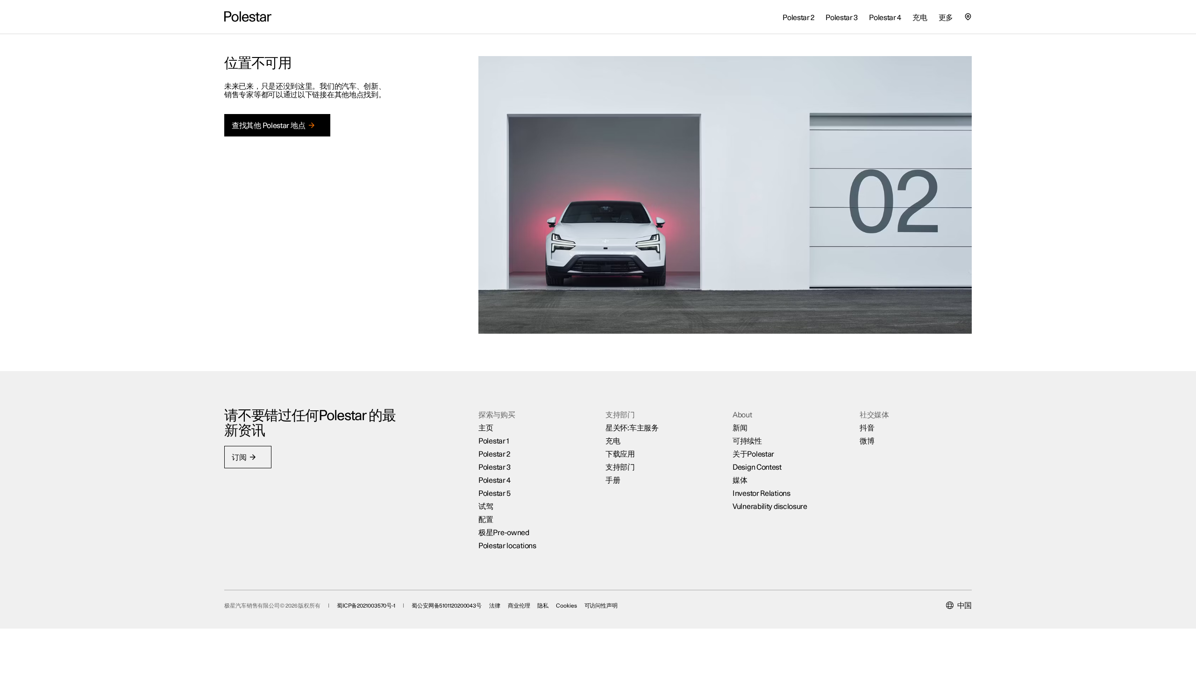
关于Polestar (753, 454)
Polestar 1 (493, 441)
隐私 (542, 606)
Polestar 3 (494, 467)
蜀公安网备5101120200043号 (447, 606)
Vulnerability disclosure (770, 506)
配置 (485, 519)
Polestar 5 (494, 493)
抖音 (867, 428)
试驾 (485, 506)
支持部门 (620, 467)
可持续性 (747, 441)
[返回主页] (247, 17)
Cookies (566, 606)
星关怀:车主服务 (632, 428)
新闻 (740, 428)
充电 (612, 441)
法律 (494, 606)
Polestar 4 (494, 480)
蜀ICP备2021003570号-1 (366, 606)
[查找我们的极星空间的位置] (968, 16)
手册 (612, 480)
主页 (485, 428)
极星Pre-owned (503, 533)
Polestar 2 (494, 454)
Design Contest (757, 467)
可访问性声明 (601, 606)
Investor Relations (761, 493)
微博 (867, 441)
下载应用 (620, 454)
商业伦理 (519, 606)
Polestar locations (507, 546)
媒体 (740, 480)
